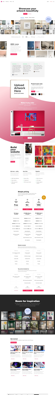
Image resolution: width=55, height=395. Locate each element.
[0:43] (15, 350)
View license (16, 235)
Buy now (27, 209)
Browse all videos (13, 342)
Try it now (25, 13)
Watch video (12, 375)
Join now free (16, 209)
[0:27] (15, 367)
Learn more (12, 161)
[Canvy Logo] (1, 1)
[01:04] (27, 350)
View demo (29, 13)
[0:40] (39, 350)
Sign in (48, 1)
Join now (51, 1)
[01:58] (39, 367)
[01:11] (27, 367)
